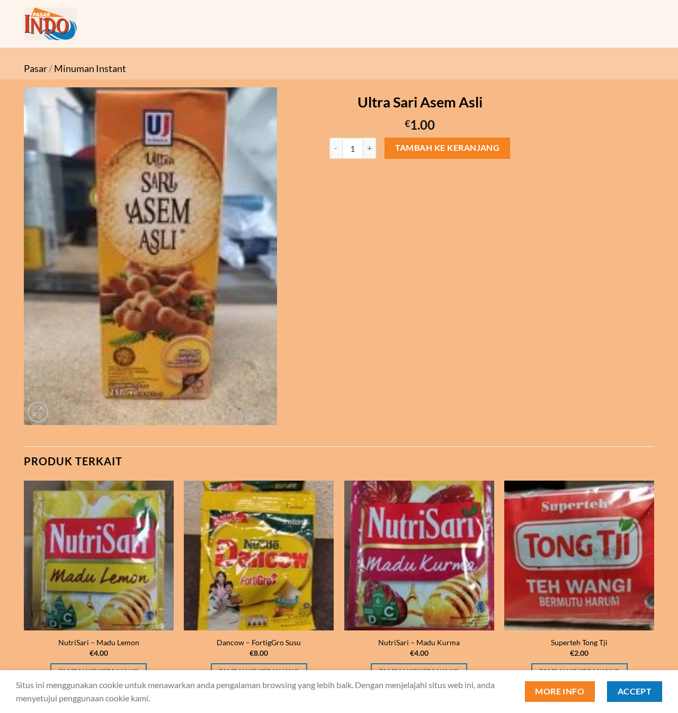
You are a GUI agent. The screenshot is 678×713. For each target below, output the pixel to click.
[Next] (654, 589)
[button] (38, 412)
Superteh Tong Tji (579, 642)
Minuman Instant (90, 68)
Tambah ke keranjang (447, 147)
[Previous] (24, 589)
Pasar (35, 68)
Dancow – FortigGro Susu (259, 642)
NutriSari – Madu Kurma (419, 642)
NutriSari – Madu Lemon (98, 642)
